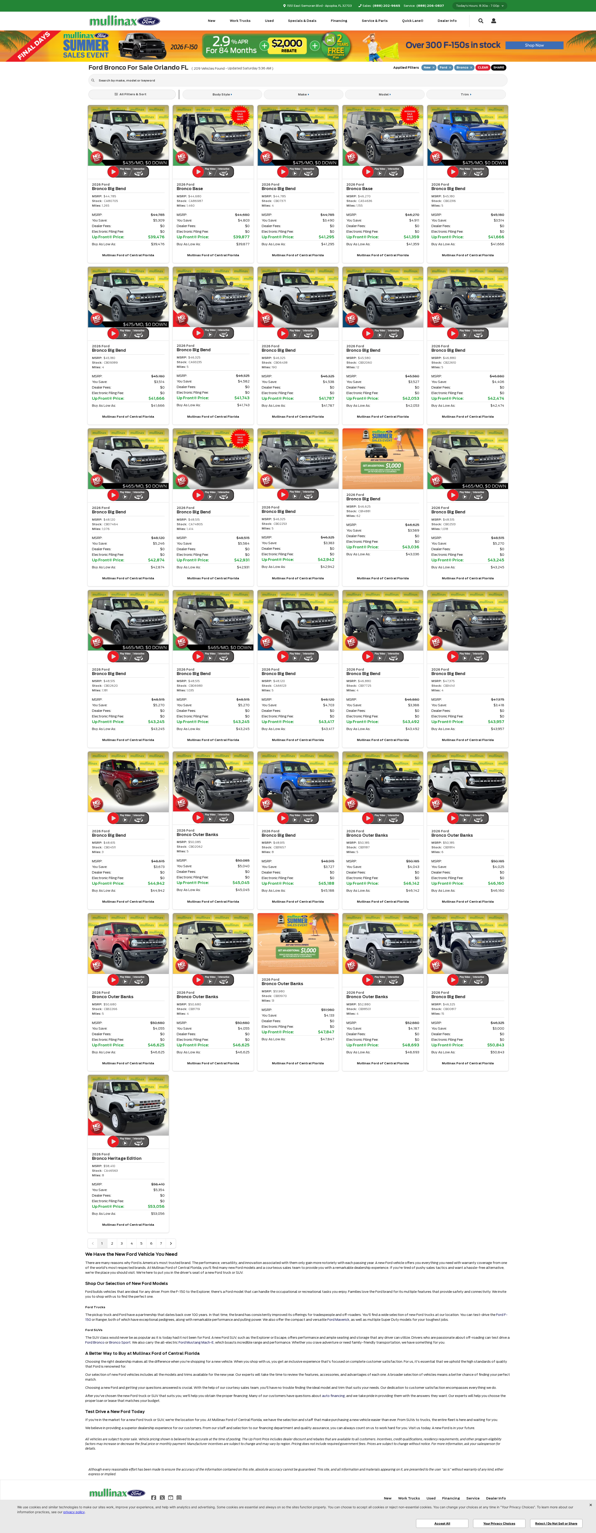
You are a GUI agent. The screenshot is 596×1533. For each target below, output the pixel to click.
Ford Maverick (338, 1319)
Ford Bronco (95, 1342)
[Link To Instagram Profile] (179, 1497)
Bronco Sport (120, 1342)
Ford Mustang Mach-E (196, 1342)
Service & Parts (375, 21)
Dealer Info (447, 21)
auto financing (333, 1396)
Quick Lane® (412, 21)
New (211, 21)
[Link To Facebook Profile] (154, 1497)
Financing (339, 21)
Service (473, 1498)
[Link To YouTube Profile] (171, 1497)
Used (269, 21)
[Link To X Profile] (162, 1497)
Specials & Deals (302, 21)
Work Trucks (240, 21)
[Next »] (171, 1243)
